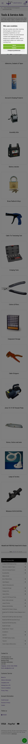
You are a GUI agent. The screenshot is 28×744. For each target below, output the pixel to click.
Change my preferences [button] (14, 50)
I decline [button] (14, 47)
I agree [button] (14, 45)
